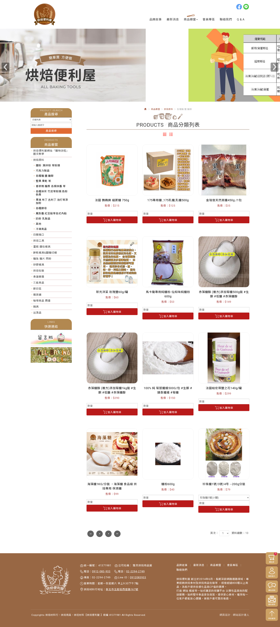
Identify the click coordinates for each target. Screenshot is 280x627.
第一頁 (90, 534)
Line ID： (124, 577)
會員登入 (271, 576)
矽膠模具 (38, 264)
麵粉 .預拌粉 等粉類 (48, 165)
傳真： (88, 577)
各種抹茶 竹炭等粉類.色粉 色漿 (52, 193)
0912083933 (138, 577)
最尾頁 (117, 534)
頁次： (214, 533)
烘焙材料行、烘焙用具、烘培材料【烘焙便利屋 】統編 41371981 (45, 14)
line (246, 7)
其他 (38, 223)
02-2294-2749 (135, 571)
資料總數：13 (240, 533)
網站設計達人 (241, 614)
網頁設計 (225, 614)
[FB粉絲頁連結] (51, 355)
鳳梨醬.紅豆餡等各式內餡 (51, 213)
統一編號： (91, 565)
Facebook (239, 7)
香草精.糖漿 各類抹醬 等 (51, 186)
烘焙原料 (38, 159)
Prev (5, 67)
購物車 (272, 557)
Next (274, 67)
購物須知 (271, 590)
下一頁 (108, 534)
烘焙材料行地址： (95, 589)
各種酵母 (41, 208)
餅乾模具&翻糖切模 (45, 252)
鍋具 (36, 306)
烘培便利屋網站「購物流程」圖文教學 (51, 152)
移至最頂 (271, 618)
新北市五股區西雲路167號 (122, 589)
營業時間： (91, 583)
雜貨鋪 (37, 294)
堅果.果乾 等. (44, 181)
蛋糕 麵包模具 (42, 246)
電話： (88, 571)
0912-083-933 (101, 571)
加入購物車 (114, 220)
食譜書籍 (38, 276)
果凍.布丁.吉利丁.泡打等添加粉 (52, 201)
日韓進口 (38, 234)
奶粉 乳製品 (43, 218)
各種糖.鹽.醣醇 (45, 175)
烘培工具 (38, 240)
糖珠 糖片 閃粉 (42, 258)
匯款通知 (271, 604)
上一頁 (99, 534)
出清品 (37, 312)
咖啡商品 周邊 (42, 300)
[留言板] (51, 338)
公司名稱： (125, 565)
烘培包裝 (38, 270)
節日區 (37, 288)
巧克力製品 (43, 170)
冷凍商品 (41, 229)
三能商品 (38, 282)
